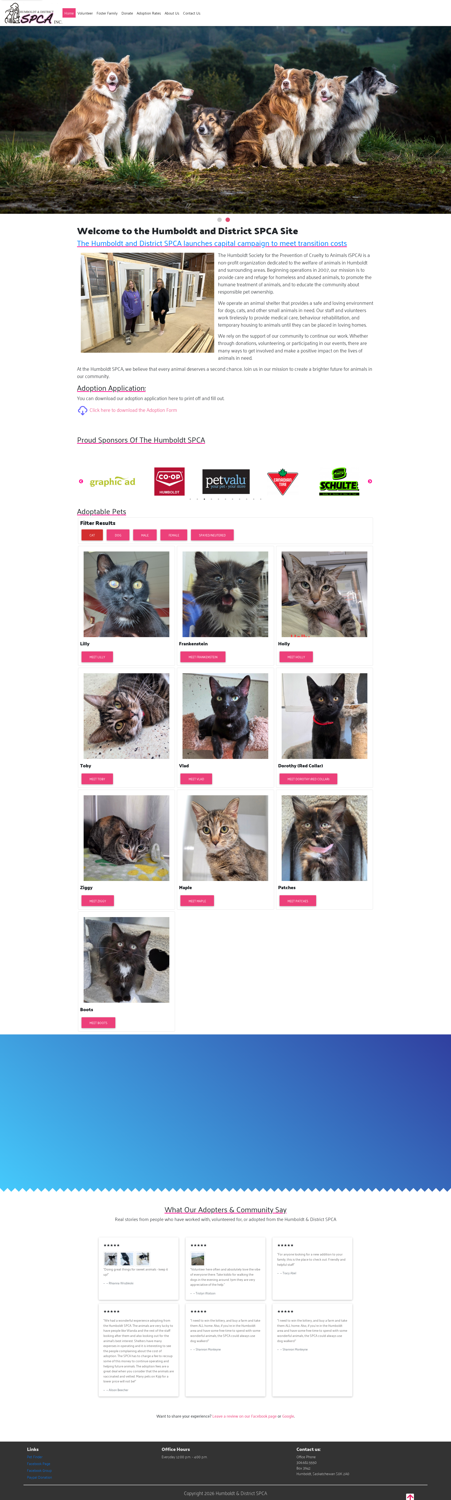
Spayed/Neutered (212, 535)
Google (288, 1416)
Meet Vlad (196, 779)
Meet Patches (298, 901)
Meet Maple (197, 901)
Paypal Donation (39, 1477)
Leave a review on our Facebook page (244, 1416)
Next (370, 481)
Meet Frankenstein (203, 657)
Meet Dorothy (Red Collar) (308, 779)
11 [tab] (260, 499)
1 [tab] (190, 499)
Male (145, 535)
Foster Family (107, 13)
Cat (92, 535)
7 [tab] (232, 499)
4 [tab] (211, 499)
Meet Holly (296, 657)
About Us (172, 13)
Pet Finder (35, 1456)
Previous (81, 481)
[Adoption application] (83, 409)
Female (174, 535)
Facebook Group (39, 1470)
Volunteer (85, 13)
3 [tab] (204, 499)
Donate (127, 13)
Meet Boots (98, 1023)
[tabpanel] (112, 481)
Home (70, 12)
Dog (118, 535)
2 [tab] (197, 499)
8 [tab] (239, 499)
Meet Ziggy (97, 901)
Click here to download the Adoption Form (133, 409)
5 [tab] (218, 499)
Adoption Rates (149, 13)
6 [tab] (225, 499)
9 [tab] (246, 499)
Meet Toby (97, 779)
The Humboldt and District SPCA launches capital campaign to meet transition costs (212, 242)
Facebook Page (38, 1463)
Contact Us (191, 13)
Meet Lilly (97, 657)
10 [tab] (253, 499)
